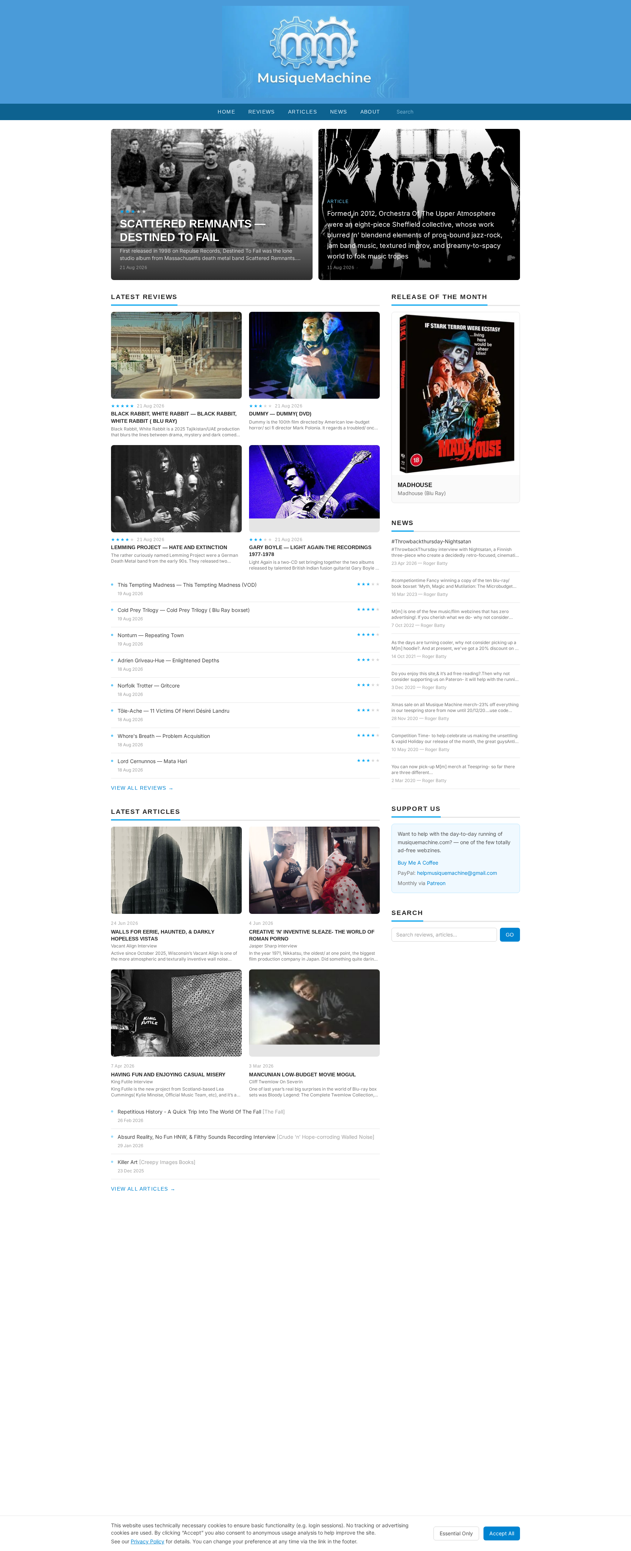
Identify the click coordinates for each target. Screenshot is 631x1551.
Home (226, 112)
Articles (302, 112)
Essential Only (456, 1533)
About (370, 112)
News (338, 112)
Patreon (436, 883)
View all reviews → (142, 788)
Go (510, 935)
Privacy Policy (147, 1541)
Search (405, 111)
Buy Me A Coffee (418, 862)
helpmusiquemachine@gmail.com (457, 873)
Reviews (261, 112)
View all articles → (143, 1189)
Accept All (501, 1533)
